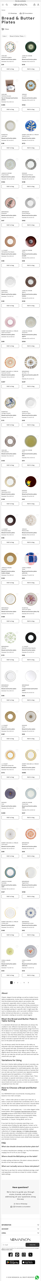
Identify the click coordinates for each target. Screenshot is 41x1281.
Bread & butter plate (28, 138)
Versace (24, 94)
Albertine (3, 648)
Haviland (4, 55)
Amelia (3, 962)
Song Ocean (25, 804)
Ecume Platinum (26, 213)
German (19, 1131)
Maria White (4, 292)
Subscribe (32, 1245)
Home (3, 10)
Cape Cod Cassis (5, 332)
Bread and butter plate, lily (30, 611)
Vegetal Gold (25, 883)
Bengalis (24, 765)
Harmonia (24, 492)
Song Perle (24, 332)
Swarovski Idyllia (26, 609)
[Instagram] (24, 1255)
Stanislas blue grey (6, 96)
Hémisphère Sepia (6, 530)
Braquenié (4, 213)
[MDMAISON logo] (20, 1239)
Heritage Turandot (6, 413)
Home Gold (4, 844)
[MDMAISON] (20, 4)
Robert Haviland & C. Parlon (30, 134)
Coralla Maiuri (26, 567)
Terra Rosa (24, 844)
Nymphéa (3, 883)
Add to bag (10, 69)
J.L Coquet (4, 250)
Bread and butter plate (8, 59)
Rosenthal (4, 134)
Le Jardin (24, 96)
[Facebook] (11, 1255)
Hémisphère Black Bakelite (29, 648)
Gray (23, 962)
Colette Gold (4, 923)
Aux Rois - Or (25, 373)
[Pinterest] (17, 1255)
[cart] (34, 5)
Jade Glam (4, 136)
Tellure (23, 252)
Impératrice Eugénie (6, 57)
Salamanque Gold (5, 492)
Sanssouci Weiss (26, 413)
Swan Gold (4, 727)
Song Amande (4, 174)
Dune (23, 451)
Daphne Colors (26, 136)
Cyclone (24, 57)
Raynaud (24, 173)
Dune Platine (4, 686)
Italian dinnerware (31, 1131)
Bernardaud (5, 211)
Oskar (23, 727)
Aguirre (24, 292)
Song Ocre (4, 569)
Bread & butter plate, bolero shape (8, 572)
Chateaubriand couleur (28, 923)
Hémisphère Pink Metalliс (7, 252)
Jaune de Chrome (27, 55)
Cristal (23, 686)
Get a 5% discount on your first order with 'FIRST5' (20, 1)
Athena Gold (4, 609)
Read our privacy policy (7, 1249)
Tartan (23, 569)
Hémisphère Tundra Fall (7, 765)
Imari (2, 804)
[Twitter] (30, 1255)
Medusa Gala (25, 530)
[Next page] (28, 982)
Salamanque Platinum (27, 174)
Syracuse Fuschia (5, 373)
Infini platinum (5, 451)
